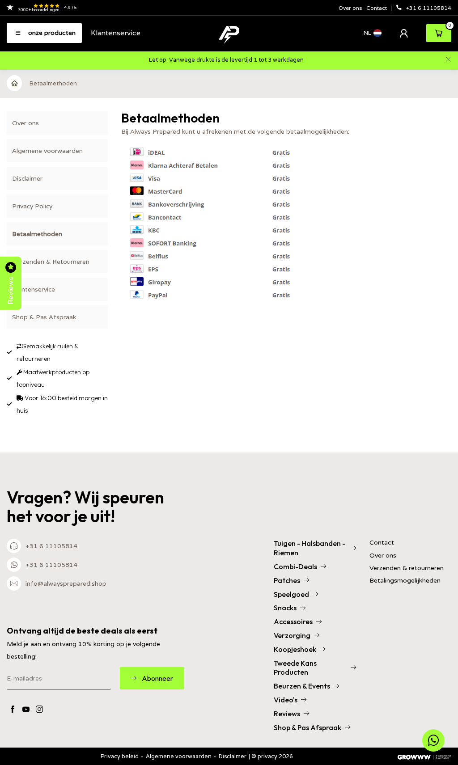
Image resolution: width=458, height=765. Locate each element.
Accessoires (293, 621)
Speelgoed (291, 594)
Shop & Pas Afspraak (44, 317)
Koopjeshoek (295, 649)
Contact (377, 7)
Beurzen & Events (302, 685)
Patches (287, 580)
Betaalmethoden (53, 83)
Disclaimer (27, 178)
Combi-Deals (295, 566)
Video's (285, 699)
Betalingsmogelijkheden (405, 580)
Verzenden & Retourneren (50, 262)
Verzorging (292, 635)
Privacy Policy (32, 206)
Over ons (350, 7)
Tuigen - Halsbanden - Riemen (309, 548)
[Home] (15, 83)
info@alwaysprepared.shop (65, 583)
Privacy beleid (120, 756)
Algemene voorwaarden (47, 151)
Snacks (285, 607)
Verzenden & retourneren (406, 568)
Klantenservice (115, 32)
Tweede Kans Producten (295, 668)
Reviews (287, 713)
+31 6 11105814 (428, 7)
